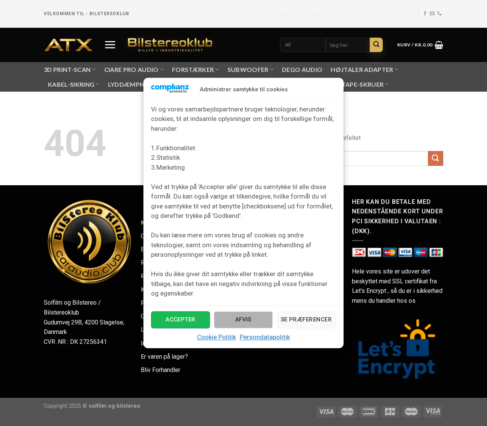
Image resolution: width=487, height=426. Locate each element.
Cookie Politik (216, 337)
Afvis (243, 319)
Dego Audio (302, 69)
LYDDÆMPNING (132, 84)
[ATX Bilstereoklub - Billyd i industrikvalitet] (68, 45)
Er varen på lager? (164, 356)
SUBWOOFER (248, 69)
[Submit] (376, 45)
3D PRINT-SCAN (67, 69)
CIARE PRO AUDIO (131, 69)
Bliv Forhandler (160, 370)
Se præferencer (306, 319)
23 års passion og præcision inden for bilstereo (243, 13)
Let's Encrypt (369, 290)
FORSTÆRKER (193, 69)
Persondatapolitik (265, 337)
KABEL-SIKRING (71, 84)
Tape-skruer (363, 84)
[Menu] (110, 44)
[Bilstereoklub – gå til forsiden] (170, 44)
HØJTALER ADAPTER (362, 69)
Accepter (181, 319)
